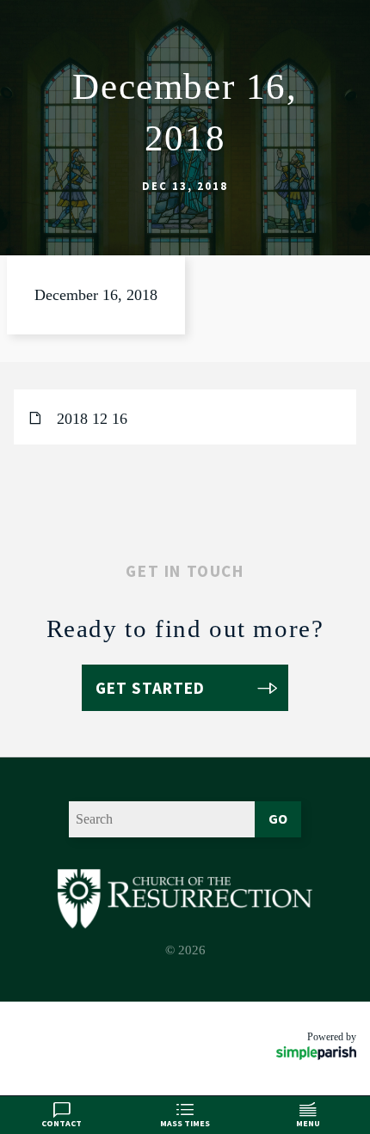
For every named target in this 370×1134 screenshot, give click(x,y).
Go (277, 818)
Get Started (150, 687)
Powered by (331, 1037)
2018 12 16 (92, 418)
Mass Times (185, 1123)
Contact (61, 1123)
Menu (308, 1123)
